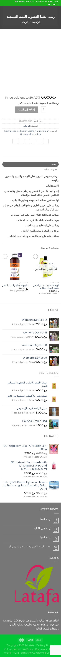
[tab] (30, 164)
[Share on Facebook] (39, 141)
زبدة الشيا (45, 519)
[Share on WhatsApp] (45, 141)
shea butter (35, 134)
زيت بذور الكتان (42, 528)
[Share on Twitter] (33, 141)
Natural (38, 131)
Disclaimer (41, 649)
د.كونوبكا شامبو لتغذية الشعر (15, 285)
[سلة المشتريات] (3, 9)
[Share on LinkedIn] (15, 141)
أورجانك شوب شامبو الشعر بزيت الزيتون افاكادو (46, 286)
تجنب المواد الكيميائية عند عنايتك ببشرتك (30, 546)
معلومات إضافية (50, 169)
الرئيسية (36, 22)
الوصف (54, 164)
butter (23, 131)
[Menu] (57, 10)
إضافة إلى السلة (26, 109)
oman (46, 131)
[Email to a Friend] (27, 141)
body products (11, 131)
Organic (24, 134)
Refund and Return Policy (18, 649)
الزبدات (24, 22)
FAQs (14, 652)
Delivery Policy (44, 645)
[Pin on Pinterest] (21, 141)
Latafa (31, 131)
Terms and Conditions (32, 652)
